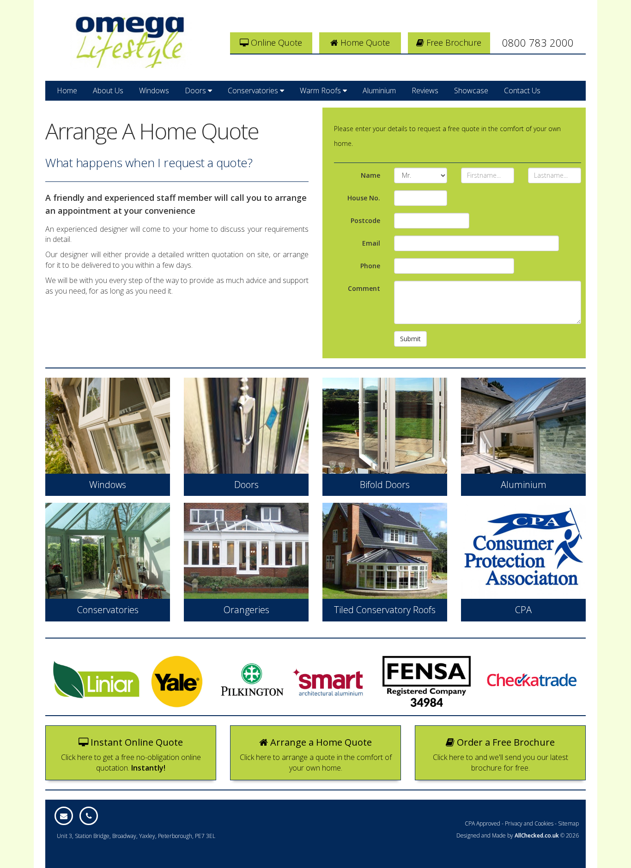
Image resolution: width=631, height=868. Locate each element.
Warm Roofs (321, 90)
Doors (196, 90)
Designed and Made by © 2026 (517, 835)
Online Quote (275, 42)
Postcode (365, 220)
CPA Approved (482, 823)
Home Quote (364, 42)
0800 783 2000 (538, 42)
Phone (370, 265)
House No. (363, 197)
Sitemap (568, 823)
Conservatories (254, 90)
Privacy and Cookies (529, 823)
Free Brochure (452, 42)
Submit (410, 338)
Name (370, 175)
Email (371, 243)
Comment (364, 288)
